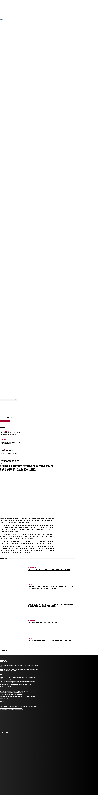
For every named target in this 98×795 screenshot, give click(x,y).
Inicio (1, 412)
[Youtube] (9, 421)
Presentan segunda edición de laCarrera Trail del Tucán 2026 (13, 679)
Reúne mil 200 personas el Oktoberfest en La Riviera (11, 708)
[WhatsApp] (34, 512)
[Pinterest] (30, 512)
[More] (39, 512)
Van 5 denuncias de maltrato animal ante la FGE (10, 711)
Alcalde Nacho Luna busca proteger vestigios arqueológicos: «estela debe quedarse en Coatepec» (10, 461)
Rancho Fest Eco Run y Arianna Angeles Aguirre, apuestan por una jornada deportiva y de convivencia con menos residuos (50, 605)
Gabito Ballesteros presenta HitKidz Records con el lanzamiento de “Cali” (15, 664)
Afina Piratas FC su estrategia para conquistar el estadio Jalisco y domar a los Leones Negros (10, 442)
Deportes (3, 439)
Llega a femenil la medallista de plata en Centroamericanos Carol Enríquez (15, 684)
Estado (3, 449)
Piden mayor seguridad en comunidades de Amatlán (43, 623)
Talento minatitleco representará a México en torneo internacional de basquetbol (17, 681)
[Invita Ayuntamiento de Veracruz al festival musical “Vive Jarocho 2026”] (13, 640)
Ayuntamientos (5, 431)
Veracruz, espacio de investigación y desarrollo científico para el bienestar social (17, 696)
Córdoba (5, 412)
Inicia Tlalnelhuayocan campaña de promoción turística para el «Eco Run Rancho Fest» (18, 682)
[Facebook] (1, 421)
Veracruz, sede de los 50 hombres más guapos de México (11, 709)
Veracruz (30, 584)
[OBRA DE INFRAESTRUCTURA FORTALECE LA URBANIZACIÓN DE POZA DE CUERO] (13, 569)
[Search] (15, 400)
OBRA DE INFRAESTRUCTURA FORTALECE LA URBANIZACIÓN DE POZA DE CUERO (10, 433)
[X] (6, 421)
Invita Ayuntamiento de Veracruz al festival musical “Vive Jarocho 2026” (50, 641)
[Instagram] (4, 421)
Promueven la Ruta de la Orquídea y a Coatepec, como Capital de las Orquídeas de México (18, 706)
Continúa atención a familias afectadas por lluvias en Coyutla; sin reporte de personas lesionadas (10, 452)
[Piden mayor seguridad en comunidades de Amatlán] (13, 622)
